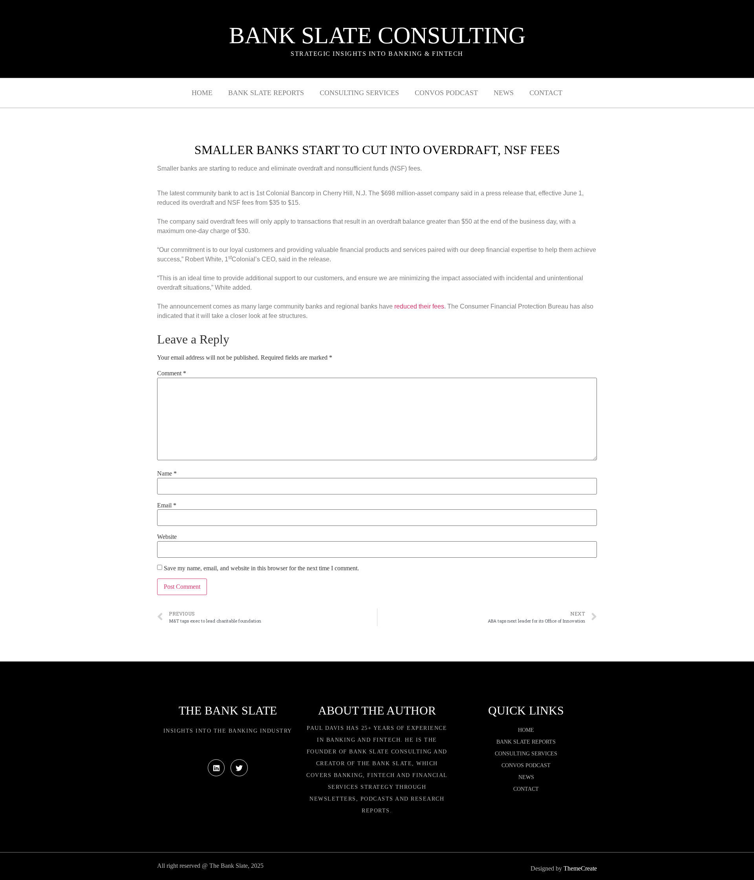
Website (167, 537)
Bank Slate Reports (266, 93)
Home (202, 93)
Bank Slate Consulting (377, 35)
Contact (545, 93)
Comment (171, 373)
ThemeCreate (580, 868)
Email (166, 505)
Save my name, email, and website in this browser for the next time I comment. (261, 568)
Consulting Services (359, 93)
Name (167, 473)
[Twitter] (239, 767)
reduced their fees (419, 306)
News (504, 93)
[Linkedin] (216, 767)
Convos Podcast (446, 93)
